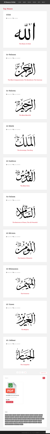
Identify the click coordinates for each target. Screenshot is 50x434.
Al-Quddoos (11, 161)
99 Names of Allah (9, 2)
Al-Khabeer (24, 418)
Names (24, 2)
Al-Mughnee (7, 420)
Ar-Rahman (11, 54)
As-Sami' (30, 422)
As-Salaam (10, 196)
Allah (8, 15)
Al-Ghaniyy (12, 416)
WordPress (45, 432)
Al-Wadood (35, 420)
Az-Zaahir (39, 422)
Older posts (43, 372)
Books (29, 2)
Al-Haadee (17, 416)
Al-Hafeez (21, 416)
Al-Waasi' (30, 420)
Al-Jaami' (6, 418)
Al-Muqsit (21, 420)
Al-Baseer (40, 414)
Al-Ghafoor (7, 416)
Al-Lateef (28, 418)
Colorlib (37, 432)
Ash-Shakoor (35, 422)
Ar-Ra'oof (11, 422)
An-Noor (6, 422)
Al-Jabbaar (11, 340)
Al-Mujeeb (12, 420)
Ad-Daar (6, 414)
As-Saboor (25, 422)
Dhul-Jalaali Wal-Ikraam (9, 424)
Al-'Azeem (22, 414)
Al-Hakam (26, 416)
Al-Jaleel (10, 418)
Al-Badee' (36, 414)
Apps (39, 2)
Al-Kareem (19, 418)
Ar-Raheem (11, 91)
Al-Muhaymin (12, 269)
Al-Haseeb (40, 416)
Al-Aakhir (27, 414)
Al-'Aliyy (18, 414)
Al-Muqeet (17, 420)
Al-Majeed (37, 418)
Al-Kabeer (15, 418)
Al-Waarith (26, 420)
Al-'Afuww (14, 414)
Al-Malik (10, 126)
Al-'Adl (10, 414)
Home (19, 2)
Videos (34, 2)
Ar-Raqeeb (16, 422)
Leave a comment (17, 58)
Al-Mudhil (42, 418)
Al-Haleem (35, 416)
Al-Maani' (33, 418)
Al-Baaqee (31, 414)
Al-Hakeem (30, 416)
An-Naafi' (39, 420)
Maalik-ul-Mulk (16, 424)
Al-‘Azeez (10, 304)
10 (25, 372)
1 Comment (16, 18)
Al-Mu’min (10, 233)
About (43, 2)
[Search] (44, 378)
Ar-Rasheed (21, 422)
